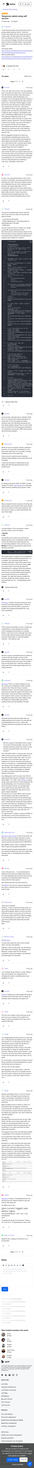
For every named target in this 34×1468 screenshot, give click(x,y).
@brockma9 (12, 836)
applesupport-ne (9, 832)
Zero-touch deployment (8, 1417)
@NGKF (6, 885)
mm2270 (7, 87)
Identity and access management (11, 1435)
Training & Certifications (8, 1387)
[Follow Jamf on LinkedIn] (6, 1375)
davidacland (8, 444)
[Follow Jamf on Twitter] (2, 1375)
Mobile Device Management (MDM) (12, 1420)
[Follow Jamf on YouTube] (9, 1375)
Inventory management (8, 1426)
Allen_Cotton (8, 902)
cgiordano (7, 680)
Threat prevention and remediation (12, 1441)
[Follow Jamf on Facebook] (17, 1375)
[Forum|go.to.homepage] (9, 4)
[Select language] (20, 4)
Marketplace (5, 1396)
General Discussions (10, 9)
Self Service (5, 1432)
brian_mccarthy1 (9, 1235)
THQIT (6, 968)
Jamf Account (5, 1405)
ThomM (9, 1344)
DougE (6, 1034)
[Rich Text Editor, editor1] (17, 1276)
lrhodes (6, 1195)
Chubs (9, 1333)
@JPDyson (5, 602)
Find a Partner (5, 1402)
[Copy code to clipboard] (30, 241)
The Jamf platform (7, 1414)
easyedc (7, 413)
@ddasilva (5, 1198)
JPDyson (7, 209)
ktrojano (9, 1355)
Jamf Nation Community (8, 1390)
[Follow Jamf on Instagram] (13, 1375)
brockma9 (7, 26)
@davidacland (18, 485)
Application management (9, 1423)
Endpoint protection (7, 1438)
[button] (4, 4)
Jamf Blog (4, 1393)
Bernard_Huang (9, 936)
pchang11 (7, 174)
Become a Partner (6, 1399)
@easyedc (5, 684)
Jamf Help (4, 1384)
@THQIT (4, 994)
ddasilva (6, 868)
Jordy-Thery (10, 1350)
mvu (8, 1339)
